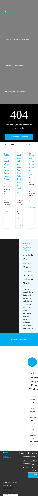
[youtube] (22, 482)
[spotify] (34, 485)
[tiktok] (34, 482)
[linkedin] (28, 482)
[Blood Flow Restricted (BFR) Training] (19, 154)
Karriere (26, 468)
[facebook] (31, 482)
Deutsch (8, 495)
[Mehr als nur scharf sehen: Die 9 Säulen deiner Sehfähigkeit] (6, 154)
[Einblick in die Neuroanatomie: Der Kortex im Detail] (31, 154)
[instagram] (25, 482)
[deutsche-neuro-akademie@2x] (9, 452)
